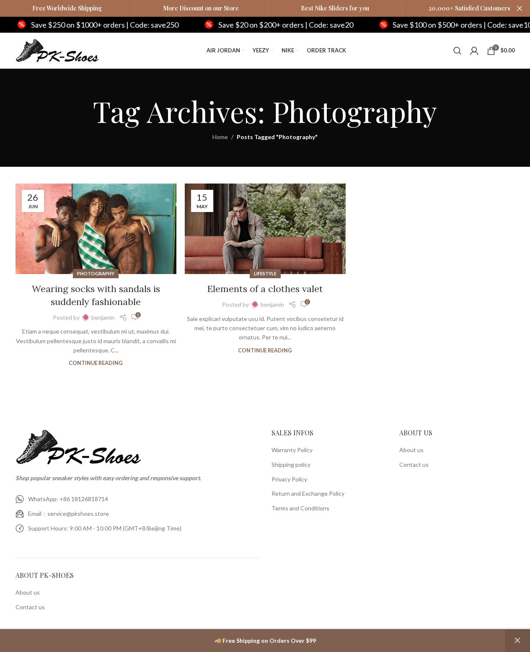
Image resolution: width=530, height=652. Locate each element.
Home (220, 136)
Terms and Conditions (300, 508)
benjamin (103, 317)
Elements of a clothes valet (265, 289)
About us (28, 592)
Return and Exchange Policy (307, 493)
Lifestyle (265, 273)
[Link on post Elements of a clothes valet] (265, 229)
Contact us (30, 607)
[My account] (474, 50)
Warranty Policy (292, 449)
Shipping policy (290, 464)
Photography (95, 273)
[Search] (457, 50)
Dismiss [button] (517, 640)
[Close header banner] (519, 8)
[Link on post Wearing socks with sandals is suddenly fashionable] (96, 229)
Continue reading (96, 363)
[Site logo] (57, 49)
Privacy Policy (289, 479)
